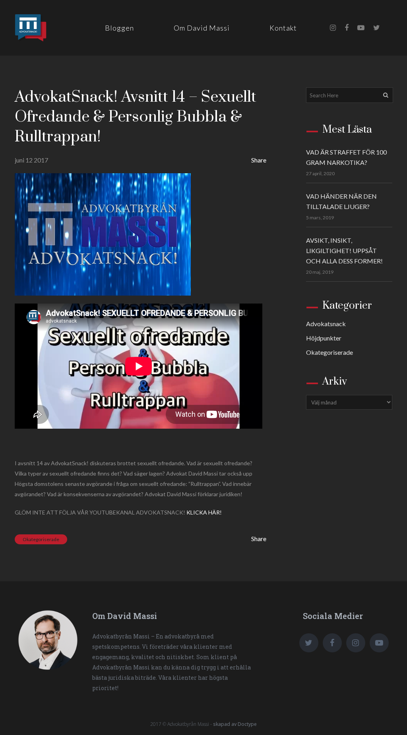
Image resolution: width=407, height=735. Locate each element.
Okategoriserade (41, 539)
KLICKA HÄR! (204, 512)
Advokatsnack (326, 323)
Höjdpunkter (323, 338)
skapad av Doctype (235, 724)
